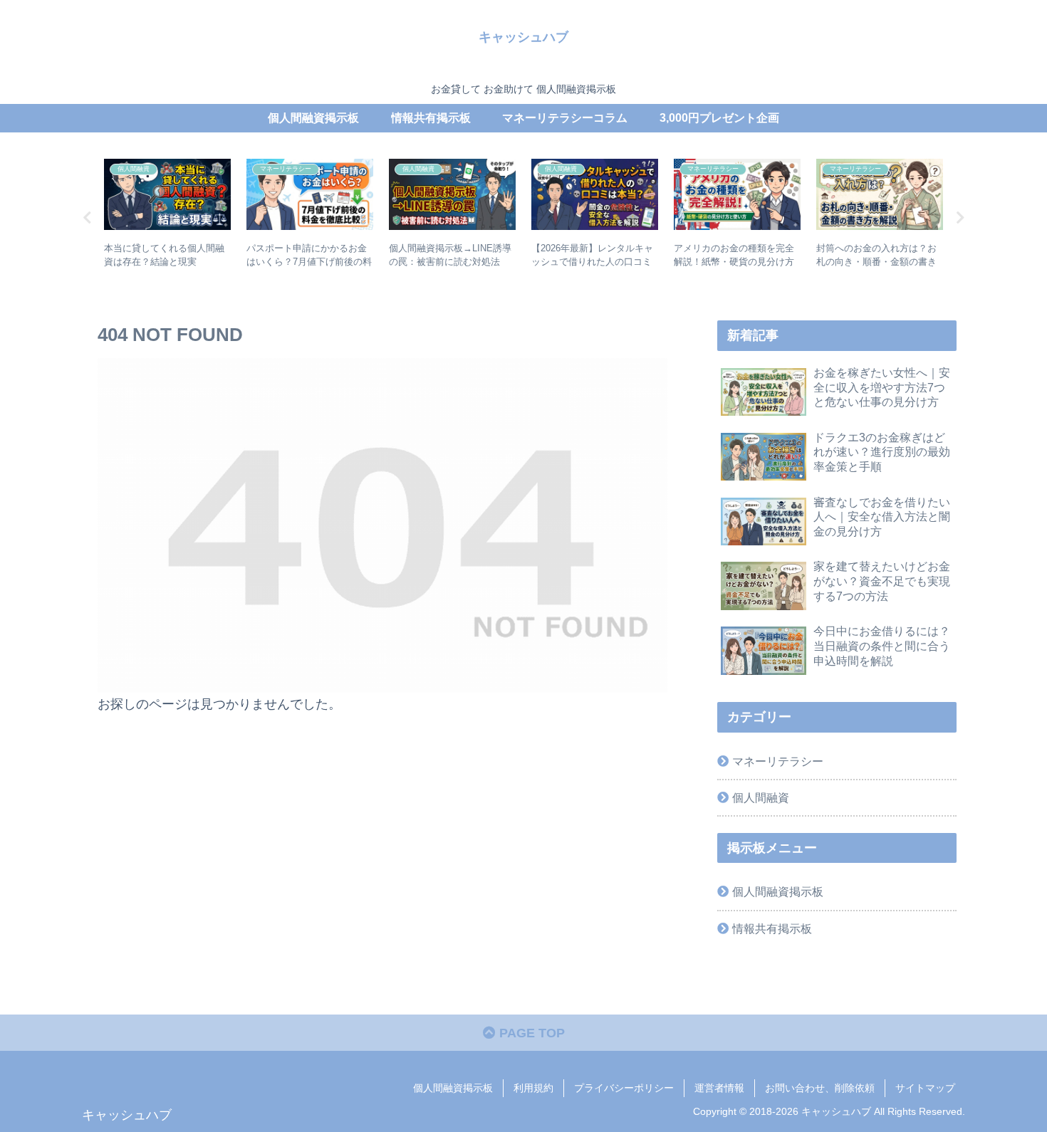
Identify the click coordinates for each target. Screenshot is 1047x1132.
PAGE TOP (530, 1033)
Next (960, 218)
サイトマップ (925, 1088)
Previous (87, 218)
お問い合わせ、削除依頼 (820, 1088)
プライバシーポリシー (624, 1088)
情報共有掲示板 (772, 928)
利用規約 (533, 1088)
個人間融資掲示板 (777, 891)
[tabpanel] (167, 215)
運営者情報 (719, 1088)
